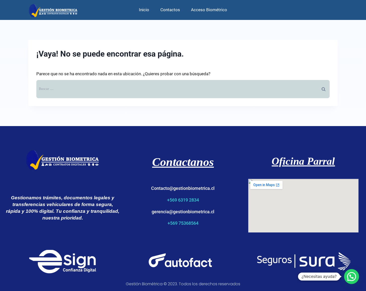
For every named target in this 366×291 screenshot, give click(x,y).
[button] (351, 276)
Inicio (144, 9)
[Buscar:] (183, 88)
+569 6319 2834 (183, 200)
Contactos (170, 9)
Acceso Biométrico (209, 9)
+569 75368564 (183, 223)
